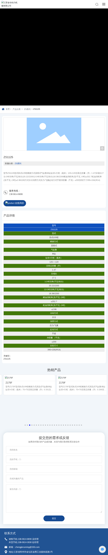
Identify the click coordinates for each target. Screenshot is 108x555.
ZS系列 (27, 109)
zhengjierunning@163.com (27, 547)
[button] (25, 425)
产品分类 (17, 109)
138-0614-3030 (25, 542)
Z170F (59, 383)
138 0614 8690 (16, 194)
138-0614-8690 (25, 539)
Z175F (6, 383)
